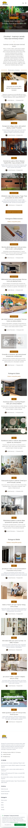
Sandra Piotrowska (5, 791)
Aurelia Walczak (4, 793)
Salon (14, 158)
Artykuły (3, 760)
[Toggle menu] (25, 3)
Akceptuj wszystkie (20, 824)
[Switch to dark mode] (23, 3)
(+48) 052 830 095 (6, 754)
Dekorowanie (14, 17)
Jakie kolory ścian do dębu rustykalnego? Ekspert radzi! (13, 763)
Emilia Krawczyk (4, 789)
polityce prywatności (14, 822)
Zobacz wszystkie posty (14, 221)
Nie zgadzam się (8, 824)
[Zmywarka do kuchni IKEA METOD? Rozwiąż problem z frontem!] (14, 82)
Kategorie (4, 797)
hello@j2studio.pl (6, 756)
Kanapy (14, 123)
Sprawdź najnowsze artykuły (14, 211)
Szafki (2, 807)
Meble (14, 83)
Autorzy (3, 786)
